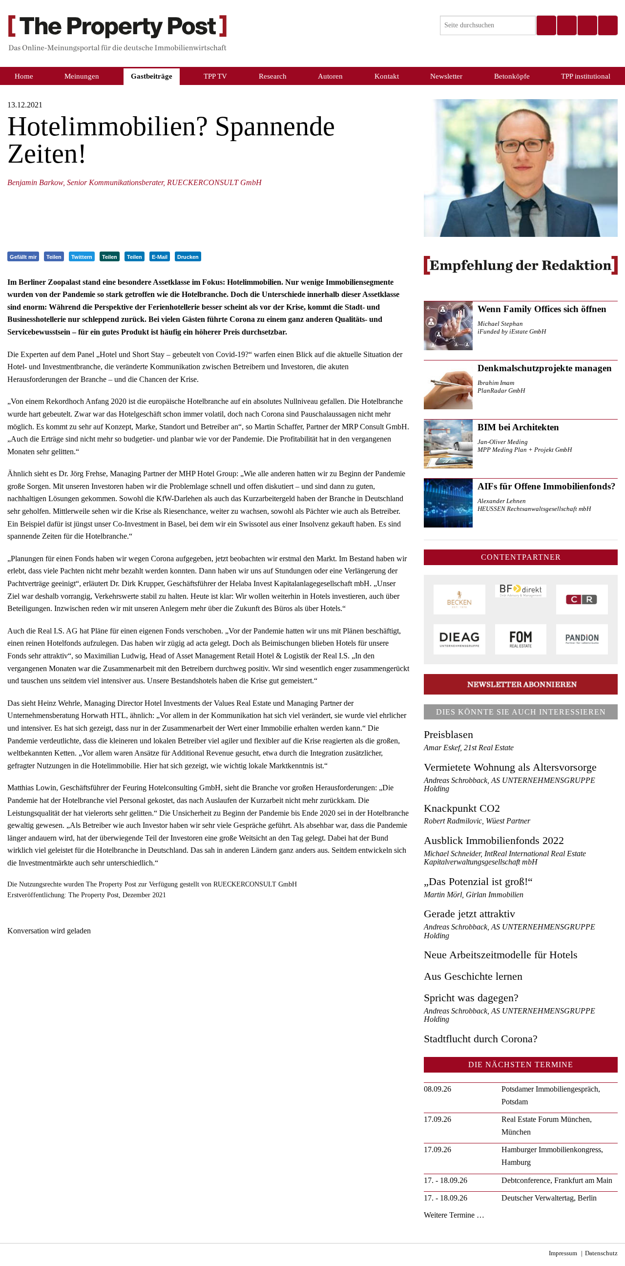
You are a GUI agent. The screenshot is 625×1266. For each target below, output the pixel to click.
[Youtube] (607, 25)
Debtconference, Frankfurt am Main (556, 1180)
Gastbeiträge (151, 76)
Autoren (330, 76)
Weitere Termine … (454, 1215)
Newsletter (446, 76)
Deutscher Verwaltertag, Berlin (549, 1198)
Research (273, 76)
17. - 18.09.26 (445, 1180)
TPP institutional (585, 76)
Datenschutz (601, 1253)
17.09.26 (437, 1119)
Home (24, 76)
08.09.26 (437, 1089)
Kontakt (387, 76)
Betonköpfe (512, 76)
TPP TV (215, 76)
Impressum (563, 1253)
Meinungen (81, 76)
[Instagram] (566, 25)
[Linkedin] (587, 25)
